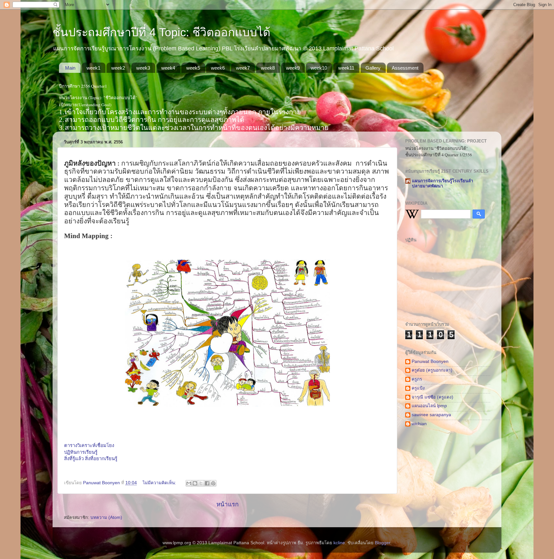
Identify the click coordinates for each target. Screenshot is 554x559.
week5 (193, 68)
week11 (346, 68)
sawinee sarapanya (431, 414)
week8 (268, 68)
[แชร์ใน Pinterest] (213, 483)
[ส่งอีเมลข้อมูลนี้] (189, 483)
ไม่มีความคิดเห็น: (160, 482)
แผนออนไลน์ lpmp (429, 405)
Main (70, 68)
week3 (143, 68)
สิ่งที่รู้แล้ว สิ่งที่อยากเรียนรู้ (90, 458)
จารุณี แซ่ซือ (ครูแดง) (432, 397)
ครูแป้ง (418, 388)
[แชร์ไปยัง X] (201, 483)
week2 (118, 68)
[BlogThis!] (195, 483)
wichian (419, 423)
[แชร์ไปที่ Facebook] (207, 483)
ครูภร (417, 379)
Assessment (405, 68)
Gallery (373, 68)
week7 (243, 68)
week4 (168, 68)
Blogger (382, 542)
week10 (319, 68)
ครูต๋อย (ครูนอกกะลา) (432, 370)
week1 (93, 68)
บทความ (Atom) (106, 517)
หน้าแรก (227, 504)
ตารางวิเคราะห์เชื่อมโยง (89, 445)
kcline (339, 542)
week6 (218, 68)
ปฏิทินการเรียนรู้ (80, 452)
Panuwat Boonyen (430, 361)
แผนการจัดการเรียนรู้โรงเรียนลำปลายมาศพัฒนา (442, 183)
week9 (293, 68)
